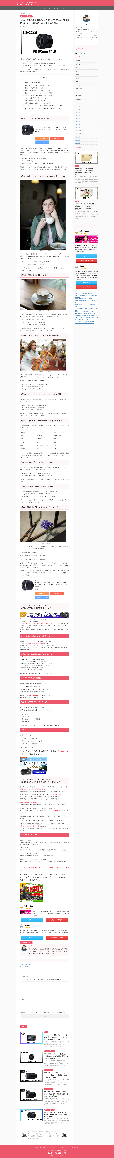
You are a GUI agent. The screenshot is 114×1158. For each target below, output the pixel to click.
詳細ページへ (32, 920)
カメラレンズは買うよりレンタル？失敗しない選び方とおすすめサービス (44, 105)
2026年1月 (77, 128)
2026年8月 (77, 106)
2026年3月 (77, 121)
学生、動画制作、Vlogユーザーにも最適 (35, 100)
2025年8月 (77, 140)
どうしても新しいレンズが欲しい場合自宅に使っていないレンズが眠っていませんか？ (45, 109)
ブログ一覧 (34, 8)
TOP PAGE (22, 8)
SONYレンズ (24, 964)
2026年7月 (77, 109)
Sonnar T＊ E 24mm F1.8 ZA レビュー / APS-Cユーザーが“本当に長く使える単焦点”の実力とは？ (55, 1114)
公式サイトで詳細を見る (57, 920)
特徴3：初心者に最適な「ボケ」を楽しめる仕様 (37, 90)
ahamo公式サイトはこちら (57, 937)
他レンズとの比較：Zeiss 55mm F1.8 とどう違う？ (38, 95)
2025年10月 (78, 134)
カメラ (29, 964)
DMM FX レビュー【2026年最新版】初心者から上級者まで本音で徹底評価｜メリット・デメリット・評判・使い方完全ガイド (86, 206)
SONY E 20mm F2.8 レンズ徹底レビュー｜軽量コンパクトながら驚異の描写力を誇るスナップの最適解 (56, 1056)
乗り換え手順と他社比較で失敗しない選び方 (57, 1150)
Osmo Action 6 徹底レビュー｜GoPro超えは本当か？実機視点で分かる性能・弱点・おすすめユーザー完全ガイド (55, 1037)
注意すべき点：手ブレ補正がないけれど (35, 98)
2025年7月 (77, 143)
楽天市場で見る (57, 138)
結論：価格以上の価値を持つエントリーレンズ (37, 103)
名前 (22, 999)
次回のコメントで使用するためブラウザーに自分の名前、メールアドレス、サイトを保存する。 (45, 1012)
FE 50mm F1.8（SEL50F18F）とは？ (35, 83)
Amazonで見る (42, 138)
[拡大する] (63, 182)
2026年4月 (77, 118)
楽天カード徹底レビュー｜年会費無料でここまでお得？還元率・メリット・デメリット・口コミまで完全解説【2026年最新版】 (86, 170)
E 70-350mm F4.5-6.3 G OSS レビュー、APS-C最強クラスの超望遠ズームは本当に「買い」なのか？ (55, 1075)
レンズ (22, 966)
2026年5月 (77, 115)
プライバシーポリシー (47, 8)
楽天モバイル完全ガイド (25, 4)
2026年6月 (77, 112)
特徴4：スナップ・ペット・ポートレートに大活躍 (38, 93)
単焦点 (26, 966)
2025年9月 (77, 137)
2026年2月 (77, 124)
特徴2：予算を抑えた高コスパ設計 (34, 88)
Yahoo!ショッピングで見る (42, 142)
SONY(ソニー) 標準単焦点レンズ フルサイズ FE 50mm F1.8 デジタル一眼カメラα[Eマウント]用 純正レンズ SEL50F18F (51, 129)
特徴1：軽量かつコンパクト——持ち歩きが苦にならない (40, 85)
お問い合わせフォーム (59, 8)
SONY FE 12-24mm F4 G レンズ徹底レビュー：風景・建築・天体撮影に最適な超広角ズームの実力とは (56, 1094)
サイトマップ (72, 8)
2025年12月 (78, 131)
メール (23, 1006)
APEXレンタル (39, 707)
